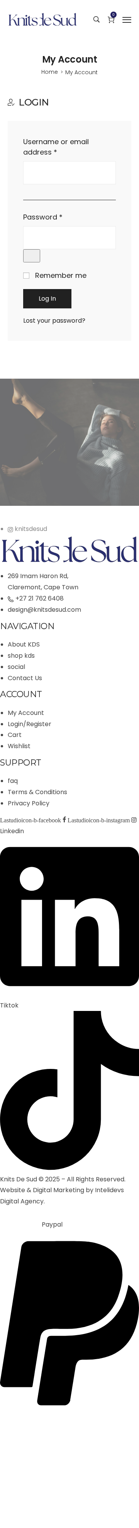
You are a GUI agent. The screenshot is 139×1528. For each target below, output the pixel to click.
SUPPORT (20, 762)
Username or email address (56, 147)
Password (45, 217)
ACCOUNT (21, 694)
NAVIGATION (27, 626)
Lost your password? (54, 320)
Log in (47, 298)
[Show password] (31, 255)
